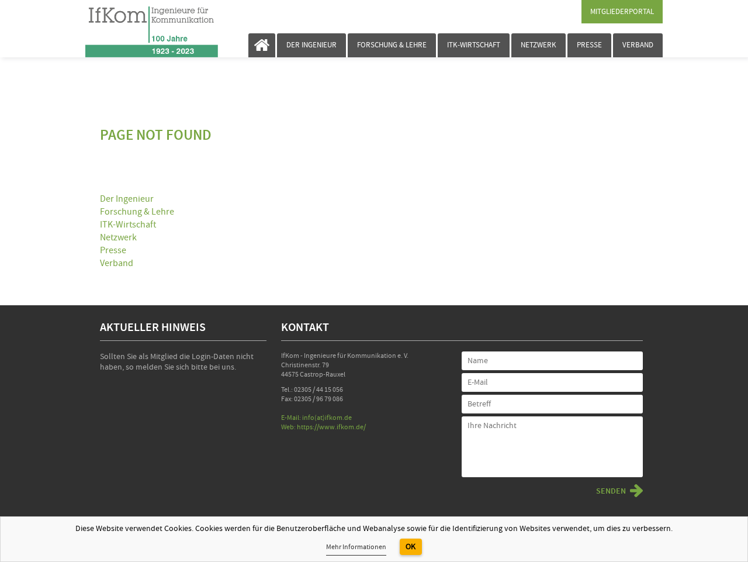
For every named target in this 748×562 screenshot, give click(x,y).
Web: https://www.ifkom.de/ (323, 427)
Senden (611, 491)
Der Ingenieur (311, 45)
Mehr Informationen (356, 547)
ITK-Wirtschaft (473, 45)
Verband (637, 45)
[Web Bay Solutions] (135, 28)
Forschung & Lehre (392, 45)
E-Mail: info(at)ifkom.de (316, 417)
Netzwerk (538, 45)
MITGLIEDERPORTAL (622, 11)
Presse (589, 45)
